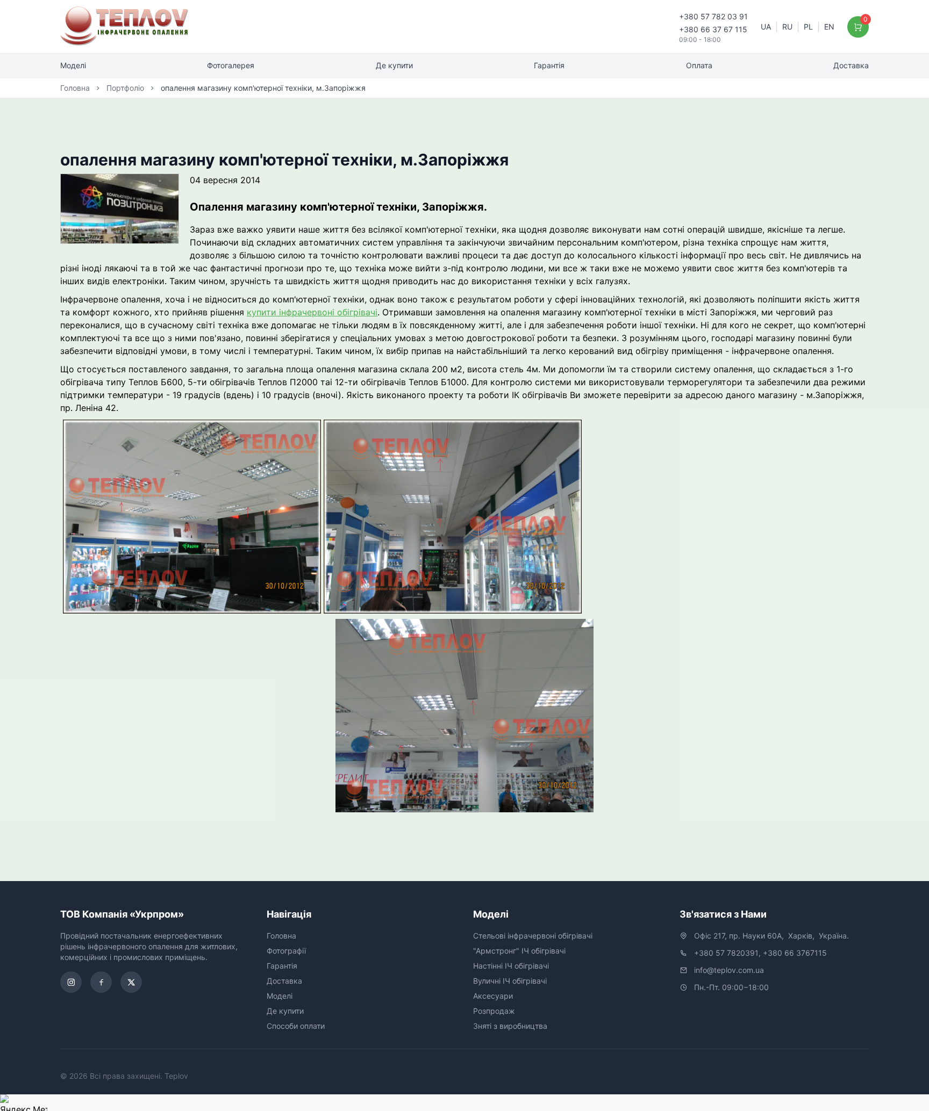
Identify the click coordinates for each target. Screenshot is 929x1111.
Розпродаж (494, 1010)
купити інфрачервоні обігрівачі (312, 312)
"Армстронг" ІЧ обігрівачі (519, 950)
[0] (858, 26)
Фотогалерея (230, 65)
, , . (771, 935)
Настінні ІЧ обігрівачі (511, 965)
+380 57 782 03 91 (713, 16)
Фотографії (286, 950)
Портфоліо (125, 87)
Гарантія (549, 65)
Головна (75, 87)
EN (829, 26)
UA (766, 26)
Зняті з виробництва (510, 1025)
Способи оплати (296, 1025)
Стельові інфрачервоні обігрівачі (532, 935)
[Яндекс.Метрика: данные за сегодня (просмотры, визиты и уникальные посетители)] (23, 1102)
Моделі (73, 65)
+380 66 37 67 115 (713, 29)
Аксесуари (493, 995)
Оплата (699, 65)
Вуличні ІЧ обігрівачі (510, 980)
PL (808, 26)
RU (787, 26)
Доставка (851, 65)
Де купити (394, 65)
